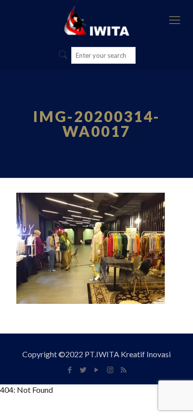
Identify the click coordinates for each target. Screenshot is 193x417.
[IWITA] (96, 20)
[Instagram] (110, 369)
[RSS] (123, 369)
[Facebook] (70, 369)
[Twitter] (83, 369)
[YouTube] (97, 369)
